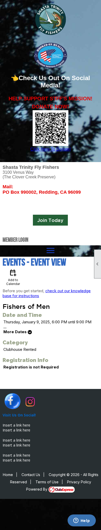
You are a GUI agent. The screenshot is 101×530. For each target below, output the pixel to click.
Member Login (15, 239)
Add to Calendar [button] (13, 277)
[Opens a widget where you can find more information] (81, 520)
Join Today (50, 220)
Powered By (37, 489)
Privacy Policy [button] (79, 482)
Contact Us (30, 474)
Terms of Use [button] (47, 482)
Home (8, 474)
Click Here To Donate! (50, 149)
